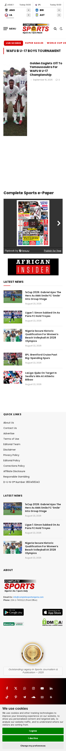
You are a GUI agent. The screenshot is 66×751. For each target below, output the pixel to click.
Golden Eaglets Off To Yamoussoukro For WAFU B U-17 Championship (46, 69)
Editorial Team (11, 444)
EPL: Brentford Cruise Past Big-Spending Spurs (41, 356)
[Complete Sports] (36, 29)
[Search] (55, 28)
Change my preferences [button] (33, 745)
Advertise (8, 433)
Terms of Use (11, 439)
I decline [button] (33, 738)
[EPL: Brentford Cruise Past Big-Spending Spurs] (13, 359)
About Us (8, 422)
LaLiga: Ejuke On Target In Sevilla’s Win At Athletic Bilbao (41, 376)
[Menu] (9, 28)
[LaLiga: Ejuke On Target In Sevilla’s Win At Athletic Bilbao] (13, 377)
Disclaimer (9, 449)
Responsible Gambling (16, 476)
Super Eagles (34, 43)
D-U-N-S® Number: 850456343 (21, 482)
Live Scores (13, 43)
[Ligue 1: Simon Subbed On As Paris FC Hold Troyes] (13, 317)
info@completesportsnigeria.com (28, 597)
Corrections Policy (14, 466)
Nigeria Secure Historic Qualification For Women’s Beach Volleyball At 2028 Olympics (41, 336)
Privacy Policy (11, 455)
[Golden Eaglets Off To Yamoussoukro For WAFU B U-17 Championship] (15, 98)
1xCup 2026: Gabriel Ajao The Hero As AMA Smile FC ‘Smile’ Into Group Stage (43, 296)
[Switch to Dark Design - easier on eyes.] (61, 28)
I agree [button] (33, 730)
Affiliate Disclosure (14, 471)
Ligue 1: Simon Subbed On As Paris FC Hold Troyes (42, 314)
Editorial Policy (11, 460)
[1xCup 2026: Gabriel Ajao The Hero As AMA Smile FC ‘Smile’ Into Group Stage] (13, 296)
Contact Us (10, 428)
